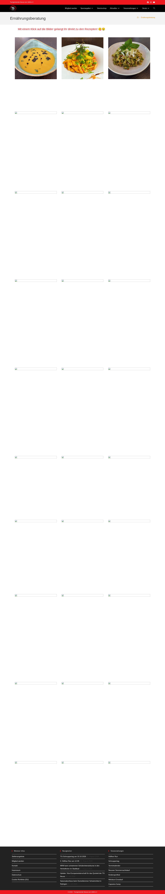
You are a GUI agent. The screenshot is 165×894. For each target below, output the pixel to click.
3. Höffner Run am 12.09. (70, 861)
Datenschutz (16, 875)
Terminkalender (114, 866)
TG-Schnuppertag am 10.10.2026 (73, 856)
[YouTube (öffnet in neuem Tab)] (153, 2)
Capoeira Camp (114, 884)
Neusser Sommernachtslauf (119, 870)
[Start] (138, 17)
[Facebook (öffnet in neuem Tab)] (147, 2)
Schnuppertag (113, 861)
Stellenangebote (18, 856)
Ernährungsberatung (148, 17)
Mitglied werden (18, 861)
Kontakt (15, 866)
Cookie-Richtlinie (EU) (20, 879)
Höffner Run (113, 856)
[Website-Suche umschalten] (154, 8)
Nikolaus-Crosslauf (115, 879)
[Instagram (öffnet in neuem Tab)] (150, 2)
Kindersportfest (114, 875)
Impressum (16, 870)
